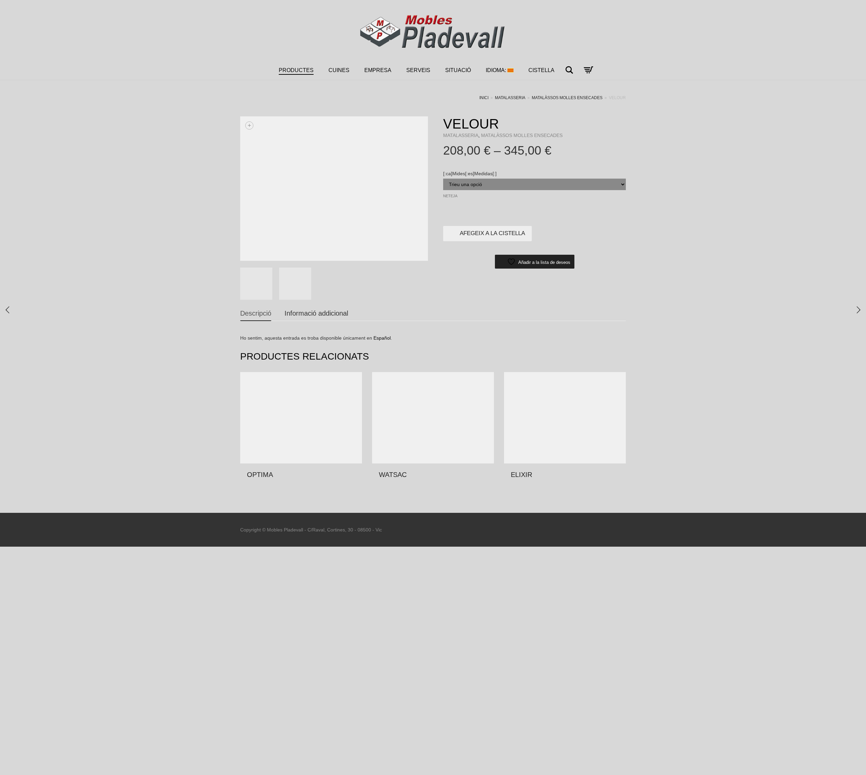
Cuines (338, 70)
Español (382, 338)
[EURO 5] (858, 310)
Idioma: (496, 70)
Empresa (377, 70)
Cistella (541, 70)
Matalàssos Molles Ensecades (567, 97)
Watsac (393, 474)
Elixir (521, 474)
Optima (260, 474)
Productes (296, 70)
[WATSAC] (7, 310)
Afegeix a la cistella (492, 233)
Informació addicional (316, 313)
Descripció (255, 313)
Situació (458, 70)
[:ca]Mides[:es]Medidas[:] (470, 173)
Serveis (418, 70)
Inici (483, 97)
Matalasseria (510, 97)
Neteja (450, 196)
